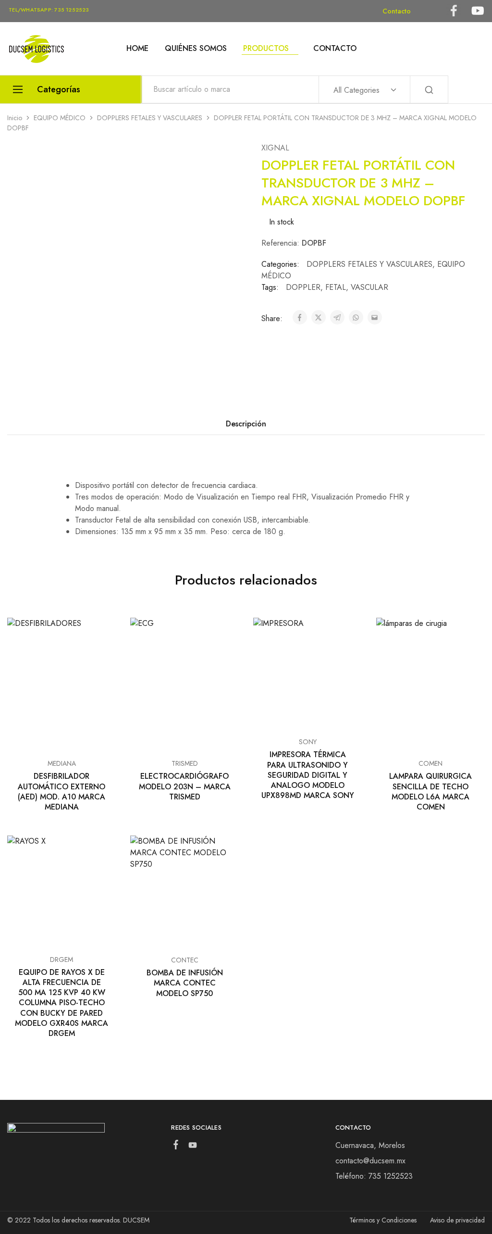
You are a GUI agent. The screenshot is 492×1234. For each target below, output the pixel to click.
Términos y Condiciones (383, 1220)
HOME (137, 48)
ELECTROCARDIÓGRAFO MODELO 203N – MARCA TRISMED (185, 786)
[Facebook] (176, 1146)
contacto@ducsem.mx (370, 1160)
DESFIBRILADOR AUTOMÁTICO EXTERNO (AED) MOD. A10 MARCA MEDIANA (61, 791)
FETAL (335, 287)
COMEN (430, 763)
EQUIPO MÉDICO (60, 118)
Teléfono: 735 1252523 (374, 1176)
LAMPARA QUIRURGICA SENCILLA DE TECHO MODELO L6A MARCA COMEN (430, 791)
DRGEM (61, 959)
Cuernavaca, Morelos (370, 1145)
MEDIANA (62, 763)
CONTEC (184, 960)
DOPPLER (303, 287)
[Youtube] (192, 1147)
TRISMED (185, 763)
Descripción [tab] (246, 423)
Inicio (14, 118)
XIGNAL (275, 147)
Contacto (396, 11)
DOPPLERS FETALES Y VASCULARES (149, 118)
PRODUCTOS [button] (266, 48)
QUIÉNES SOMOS (196, 48)
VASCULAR (369, 287)
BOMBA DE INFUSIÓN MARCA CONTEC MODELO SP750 (185, 983)
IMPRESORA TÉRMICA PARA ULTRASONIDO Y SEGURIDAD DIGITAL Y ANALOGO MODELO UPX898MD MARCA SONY (307, 775)
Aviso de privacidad (457, 1220)
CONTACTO (335, 48)
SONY (308, 742)
